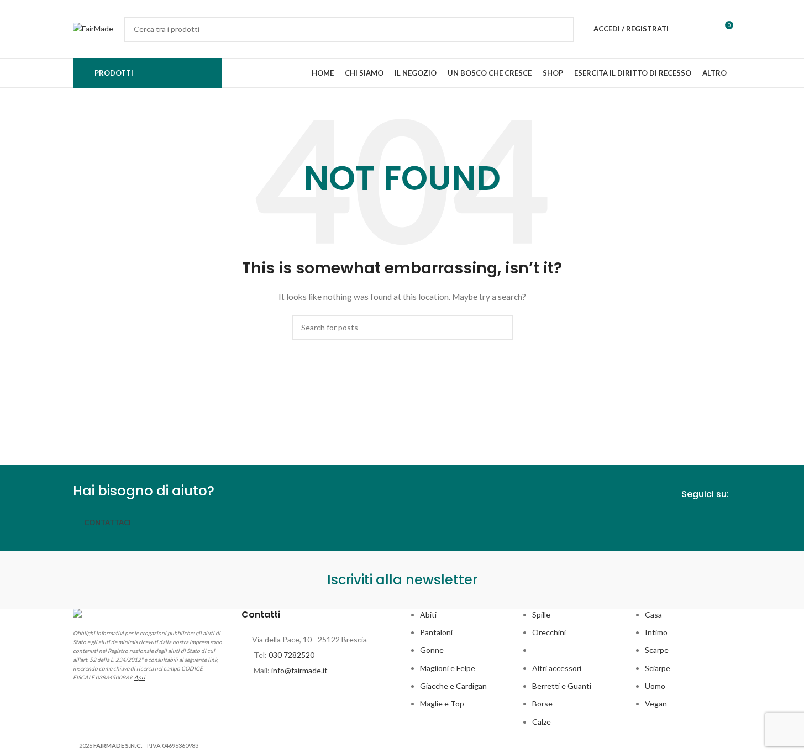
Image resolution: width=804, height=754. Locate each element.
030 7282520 (291, 655)
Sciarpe (657, 668)
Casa (653, 614)
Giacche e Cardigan (453, 685)
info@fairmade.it (299, 670)
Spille (541, 614)
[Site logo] (93, 28)
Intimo (656, 632)
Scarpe (657, 650)
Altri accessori (556, 668)
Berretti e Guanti (561, 685)
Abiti (428, 614)
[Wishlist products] (684, 29)
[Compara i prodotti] (704, 29)
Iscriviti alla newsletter (402, 580)
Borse (542, 703)
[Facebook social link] (703, 521)
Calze (541, 721)
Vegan (656, 703)
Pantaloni (436, 632)
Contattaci (107, 522)
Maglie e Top (442, 703)
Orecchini (549, 632)
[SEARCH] (561, 29)
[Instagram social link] (723, 521)
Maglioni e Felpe (447, 668)
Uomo (655, 685)
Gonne (432, 650)
